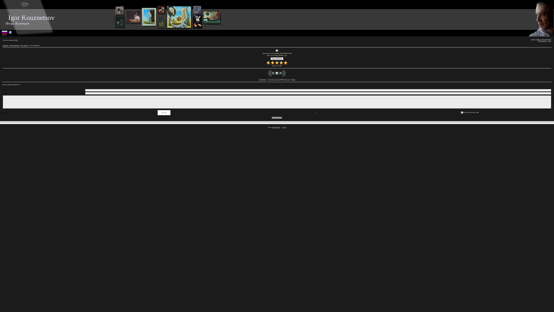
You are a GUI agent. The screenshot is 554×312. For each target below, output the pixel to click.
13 (279, 79)
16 (286, 79)
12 (277, 79)
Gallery (538, 39)
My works (24, 45)
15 (284, 79)
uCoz (284, 127)
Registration (542, 41)
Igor (286, 55)
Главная (5, 45)
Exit (550, 39)
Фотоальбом (14, 45)
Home (533, 39)
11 (274, 79)
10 (272, 79)
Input (549, 41)
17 (288, 79)
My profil (544, 39)
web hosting (276, 127)
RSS (16, 40)
